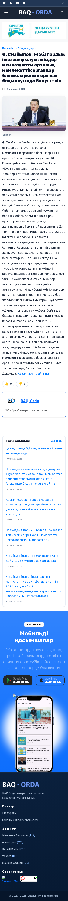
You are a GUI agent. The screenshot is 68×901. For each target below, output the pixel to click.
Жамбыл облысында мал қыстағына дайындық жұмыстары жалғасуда (32, 558)
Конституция (14, 849)
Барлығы (56, 440)
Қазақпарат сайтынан (34, 373)
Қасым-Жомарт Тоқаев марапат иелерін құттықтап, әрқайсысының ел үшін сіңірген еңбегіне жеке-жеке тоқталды (34, 507)
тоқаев (10, 856)
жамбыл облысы (15, 863)
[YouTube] (24, 3)
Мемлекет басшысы (18, 835)
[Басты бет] (36, 12)
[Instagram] (4, 3)
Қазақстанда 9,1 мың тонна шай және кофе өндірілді (34, 451)
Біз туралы (9, 813)
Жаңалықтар (26, 48)
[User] (63, 3)
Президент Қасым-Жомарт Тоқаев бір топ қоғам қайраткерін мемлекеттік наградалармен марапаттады (34, 534)
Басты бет (8, 48)
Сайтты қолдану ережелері (20, 820)
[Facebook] (11, 3)
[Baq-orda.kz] (34, 785)
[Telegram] (17, 3)
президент (12, 842)
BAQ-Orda (30, 401)
